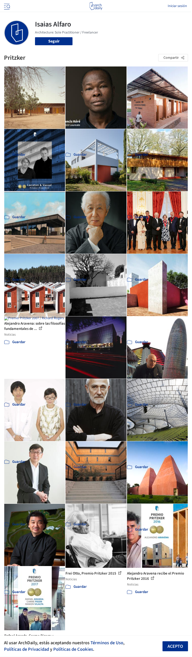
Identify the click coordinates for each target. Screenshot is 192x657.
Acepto (175, 646)
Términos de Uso (106, 643)
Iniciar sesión (177, 6)
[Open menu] (6, 5)
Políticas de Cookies (73, 649)
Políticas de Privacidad (26, 649)
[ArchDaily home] (96, 6)
